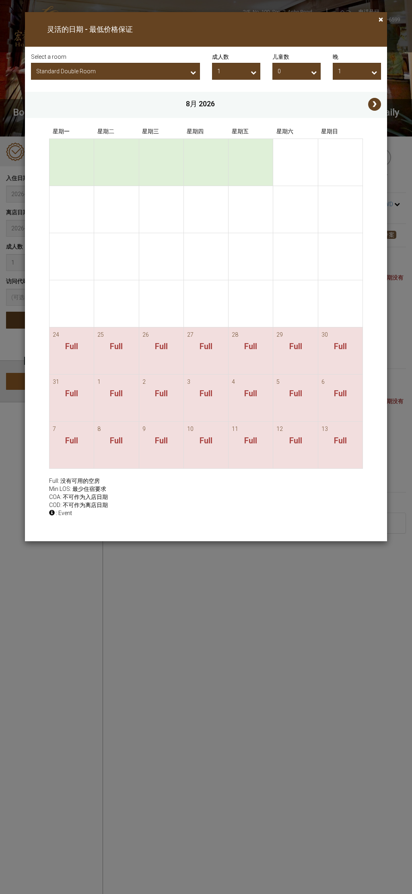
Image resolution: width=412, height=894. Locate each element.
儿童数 (280, 57)
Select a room (48, 57)
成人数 (220, 57)
